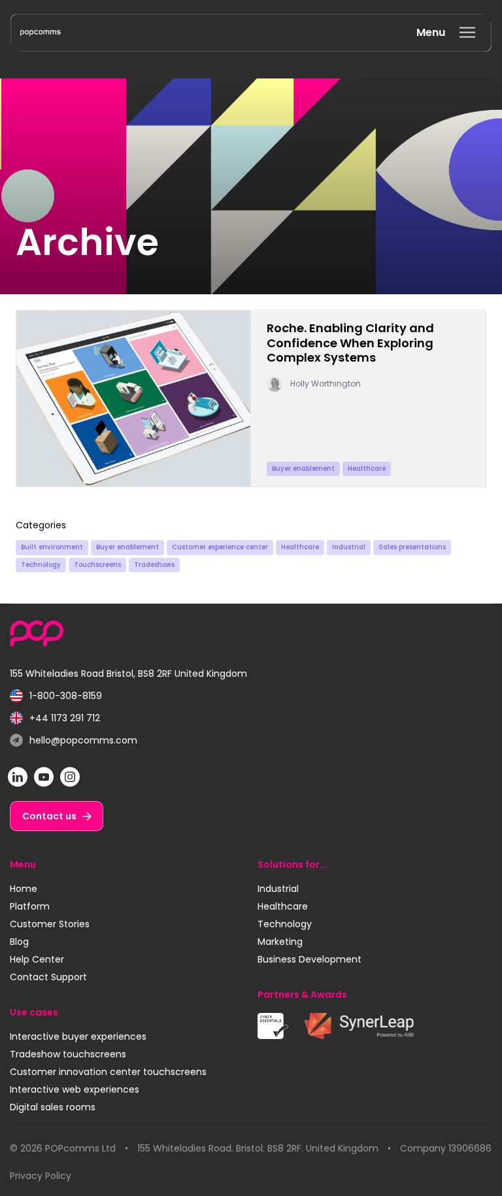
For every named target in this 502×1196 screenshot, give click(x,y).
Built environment (52, 547)
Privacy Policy (40, 1175)
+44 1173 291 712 (55, 718)
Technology (41, 564)
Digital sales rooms (52, 1107)
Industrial (348, 547)
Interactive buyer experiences (78, 1036)
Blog (19, 941)
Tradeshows (154, 564)
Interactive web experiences (74, 1089)
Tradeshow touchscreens (68, 1054)
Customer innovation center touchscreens (108, 1071)
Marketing (280, 941)
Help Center (37, 959)
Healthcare (300, 547)
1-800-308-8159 (56, 696)
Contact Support (48, 976)
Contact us (49, 816)
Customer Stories (50, 924)
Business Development (309, 959)
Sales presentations (412, 547)
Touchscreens (97, 564)
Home (23, 888)
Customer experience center (220, 547)
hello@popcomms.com (73, 740)
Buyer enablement (127, 547)
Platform (30, 906)
